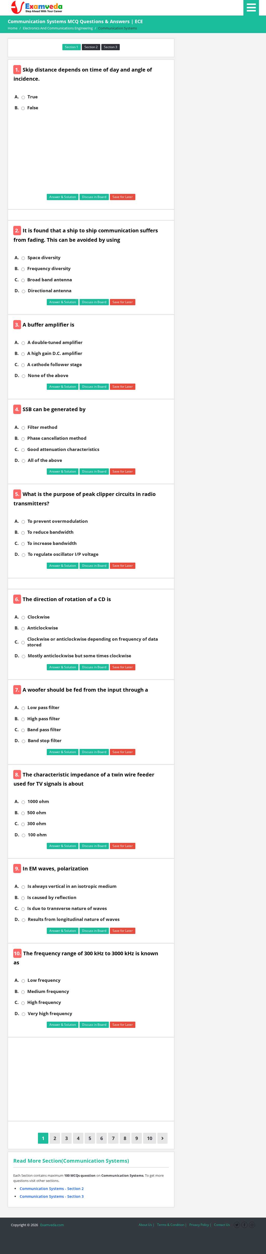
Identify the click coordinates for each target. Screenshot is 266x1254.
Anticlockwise (42, 628)
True (33, 97)
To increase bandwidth (52, 543)
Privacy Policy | (200, 1225)
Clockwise (39, 617)
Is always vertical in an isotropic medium (72, 886)
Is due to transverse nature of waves (67, 908)
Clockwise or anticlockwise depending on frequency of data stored (92, 642)
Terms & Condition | (172, 1225)
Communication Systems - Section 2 (52, 1188)
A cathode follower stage (54, 364)
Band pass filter (44, 730)
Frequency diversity (49, 268)
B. (17, 108)
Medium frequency (48, 991)
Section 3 (110, 47)
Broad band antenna (49, 280)
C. (17, 280)
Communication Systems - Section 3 (52, 1196)
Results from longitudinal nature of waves (73, 919)
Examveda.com (51, 1225)
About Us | (147, 1225)
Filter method (42, 427)
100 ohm (37, 835)
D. (17, 291)
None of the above (48, 375)
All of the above (45, 460)
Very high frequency (50, 1013)
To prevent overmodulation (58, 521)
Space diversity (44, 257)
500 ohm (36, 813)
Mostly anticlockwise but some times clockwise (79, 656)
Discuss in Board (94, 197)
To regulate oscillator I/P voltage (63, 554)
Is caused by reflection (51, 897)
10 (149, 1138)
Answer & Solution (62, 197)
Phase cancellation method (57, 438)
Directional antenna (49, 291)
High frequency (44, 1002)
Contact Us (222, 1225)
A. (17, 97)
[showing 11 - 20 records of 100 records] (162, 1138)
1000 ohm (38, 801)
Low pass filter (43, 707)
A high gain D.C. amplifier (54, 353)
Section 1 (71, 47)
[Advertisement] (93, 152)
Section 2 (91, 47)
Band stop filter (45, 740)
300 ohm (36, 823)
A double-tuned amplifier (55, 342)
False (32, 108)
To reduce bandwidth (50, 532)
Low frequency (44, 980)
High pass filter (43, 719)
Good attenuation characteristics (63, 449)
